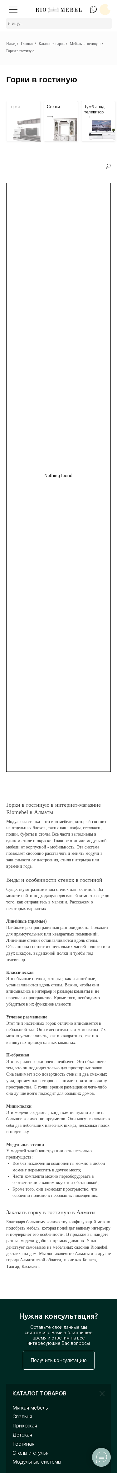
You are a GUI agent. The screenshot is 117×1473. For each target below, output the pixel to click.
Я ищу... (15, 23)
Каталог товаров (52, 43)
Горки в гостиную (20, 51)
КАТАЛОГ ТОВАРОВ (39, 1393)
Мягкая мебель (30, 1408)
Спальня (22, 1416)
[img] (13, 9)
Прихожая (24, 1425)
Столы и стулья (30, 1453)
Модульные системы (36, 1462)
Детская (22, 1435)
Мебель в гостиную (85, 43)
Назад (11, 43)
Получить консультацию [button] (59, 1360)
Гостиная (23, 1444)
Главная (27, 43)
